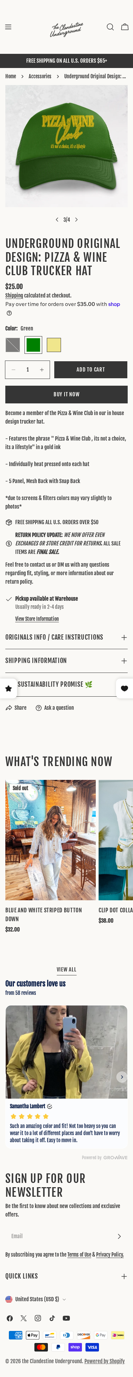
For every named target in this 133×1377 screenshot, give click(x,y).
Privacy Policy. (110, 1255)
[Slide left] (57, 219)
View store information (37, 619)
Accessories (40, 76)
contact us (40, 564)
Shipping (14, 295)
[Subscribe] (119, 1236)
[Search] (110, 27)
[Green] (33, 345)
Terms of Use (79, 1255)
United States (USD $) (37, 1299)
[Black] (12, 345)
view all (67, 969)
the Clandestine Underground (52, 1361)
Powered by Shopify (104, 1361)
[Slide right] (76, 219)
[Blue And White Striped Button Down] (50, 840)
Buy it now (67, 394)
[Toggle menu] (8, 27)
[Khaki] (53, 345)
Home (10, 76)
